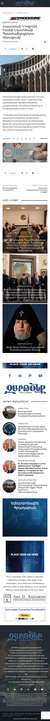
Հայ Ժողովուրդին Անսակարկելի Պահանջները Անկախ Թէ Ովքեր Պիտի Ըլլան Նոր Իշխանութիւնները (32, 487)
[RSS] (28, 689)
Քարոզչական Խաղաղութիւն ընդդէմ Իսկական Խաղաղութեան (31, 413)
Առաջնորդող (23, 408)
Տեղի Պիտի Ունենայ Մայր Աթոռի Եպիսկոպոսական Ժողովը (25, 348)
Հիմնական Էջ (8, 13)
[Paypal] (30, 376)
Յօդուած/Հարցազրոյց (27, 480)
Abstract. (17, 716)
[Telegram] (35, 689)
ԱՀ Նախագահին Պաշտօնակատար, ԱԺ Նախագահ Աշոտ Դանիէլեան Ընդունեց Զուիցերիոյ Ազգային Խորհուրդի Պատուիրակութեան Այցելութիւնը (25, 245)
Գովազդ (25, 138)
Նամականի (22, 439)
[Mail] (19, 376)
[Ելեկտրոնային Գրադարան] (25, 517)
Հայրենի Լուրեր (22, 13)
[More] (33, 48)
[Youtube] (40, 376)
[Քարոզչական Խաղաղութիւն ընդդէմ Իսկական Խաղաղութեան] (9, 412)
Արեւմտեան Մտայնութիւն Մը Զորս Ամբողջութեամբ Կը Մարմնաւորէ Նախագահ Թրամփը (32, 430)
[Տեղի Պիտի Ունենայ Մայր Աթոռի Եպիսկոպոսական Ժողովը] (25, 328)
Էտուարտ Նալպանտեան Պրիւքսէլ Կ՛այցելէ (36, 190)
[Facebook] (9, 376)
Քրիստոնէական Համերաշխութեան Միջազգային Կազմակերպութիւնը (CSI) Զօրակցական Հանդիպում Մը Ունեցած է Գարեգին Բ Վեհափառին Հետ (25, 294)
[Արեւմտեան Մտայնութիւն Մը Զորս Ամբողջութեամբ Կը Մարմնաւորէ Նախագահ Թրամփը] (9, 429)
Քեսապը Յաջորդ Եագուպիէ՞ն (10, 189)
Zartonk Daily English (26, 461)
